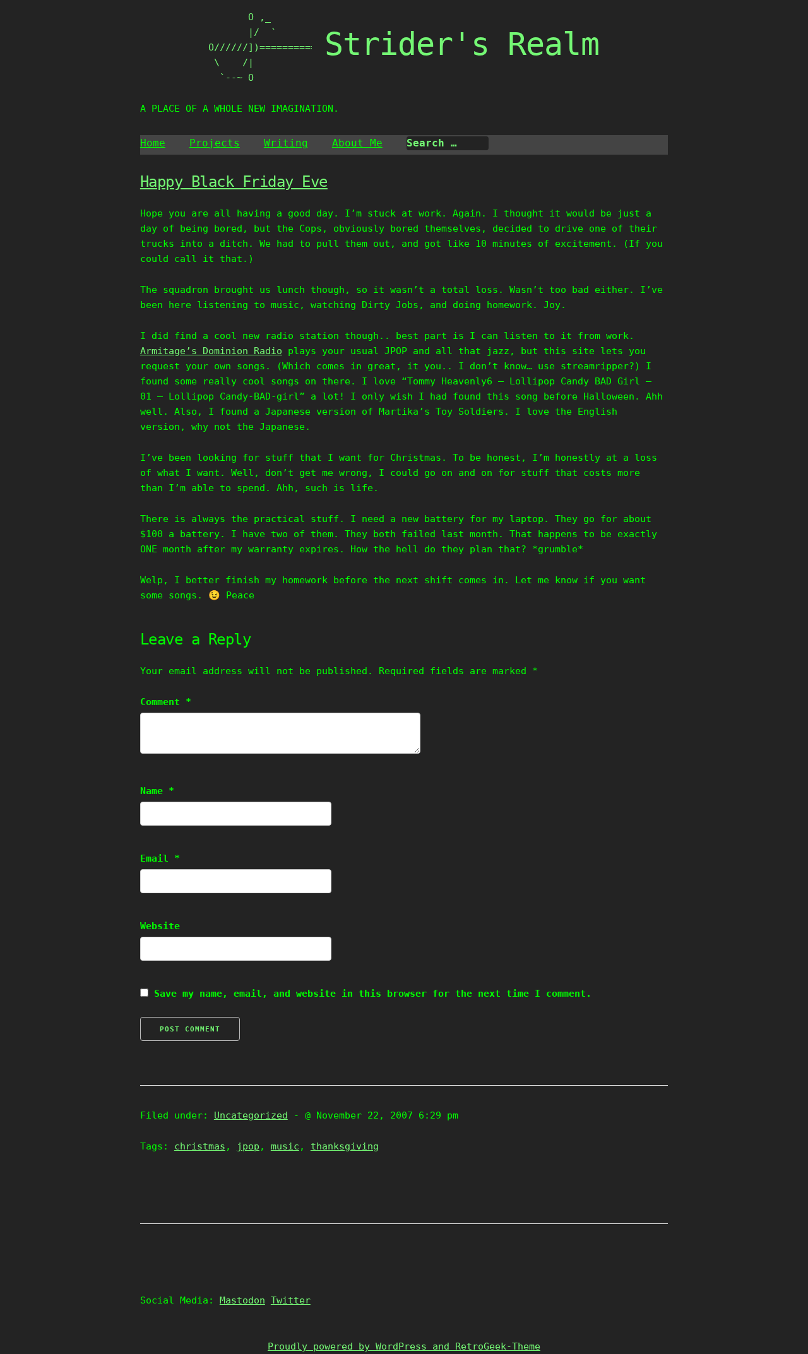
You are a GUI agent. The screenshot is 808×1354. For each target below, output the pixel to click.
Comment (165, 702)
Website (160, 926)
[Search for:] (448, 143)
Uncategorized (251, 1115)
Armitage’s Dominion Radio (211, 351)
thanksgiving (345, 1146)
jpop (248, 1146)
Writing (286, 143)
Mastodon (242, 1300)
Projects (214, 143)
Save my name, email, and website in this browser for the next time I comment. (372, 993)
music (285, 1146)
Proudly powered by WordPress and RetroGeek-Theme (404, 1346)
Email (160, 858)
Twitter (291, 1300)
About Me (357, 143)
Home (152, 143)
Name (157, 791)
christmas (199, 1146)
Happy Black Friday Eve (234, 182)
